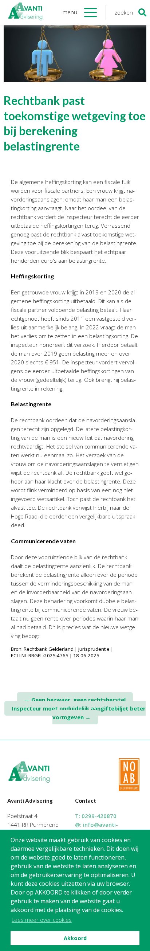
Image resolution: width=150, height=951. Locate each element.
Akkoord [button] (75, 938)
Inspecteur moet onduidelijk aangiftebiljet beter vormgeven (79, 713)
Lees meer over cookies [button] (42, 919)
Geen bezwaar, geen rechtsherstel (75, 699)
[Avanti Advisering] (25, 12)
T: (96, 815)
